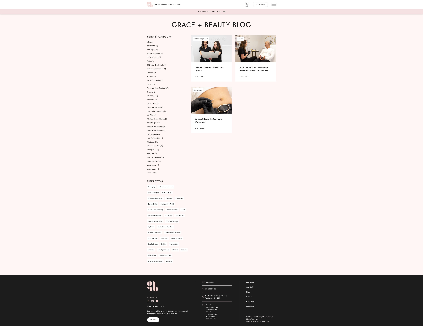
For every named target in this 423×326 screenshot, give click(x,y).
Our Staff (249, 287)
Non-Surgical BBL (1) (155, 138)
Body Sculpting (167, 192)
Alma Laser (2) (152, 46)
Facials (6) (151, 84)
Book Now (260, 4)
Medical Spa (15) (153, 123)
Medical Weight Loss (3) (156, 126)
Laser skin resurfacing (155, 221)
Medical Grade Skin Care (165, 227)
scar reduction (153, 244)
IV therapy (168, 215)
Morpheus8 (164, 238)
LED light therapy (172, 221)
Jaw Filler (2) (152, 99)
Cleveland (169, 198)
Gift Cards (250, 301)
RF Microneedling (176, 238)
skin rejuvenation (163, 250)
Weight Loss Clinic (165, 255)
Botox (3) (150, 61)
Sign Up (153, 320)
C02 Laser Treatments (155, 198)
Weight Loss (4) (153, 169)
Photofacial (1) (152, 142)
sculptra (163, 244)
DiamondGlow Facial (167, 204)
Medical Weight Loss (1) (156, 130)
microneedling (152, 238)
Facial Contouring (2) (155, 80)
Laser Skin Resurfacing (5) (156, 111)
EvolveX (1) (151, 76)
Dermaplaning (152, 204)
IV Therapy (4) (152, 96)
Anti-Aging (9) (152, 49)
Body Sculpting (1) (154, 57)
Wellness (169, 261)
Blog (248, 292)
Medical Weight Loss (154, 232)
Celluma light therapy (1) (156, 69)
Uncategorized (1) (154, 161)
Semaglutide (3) (153, 150)
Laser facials (179, 215)
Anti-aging (151, 187)
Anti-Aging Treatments (166, 187)
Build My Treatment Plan (209, 11)
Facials (183, 210)
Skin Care (151, 250)
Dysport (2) (151, 73)
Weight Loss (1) (153, 165)
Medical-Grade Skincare (172, 232)
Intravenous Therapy (154, 215)
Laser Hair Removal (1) (155, 107)
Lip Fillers (151, 227)
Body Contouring (153, 192)
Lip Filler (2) (151, 115)
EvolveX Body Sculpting (155, 210)
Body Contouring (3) (155, 53)
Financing (250, 306)
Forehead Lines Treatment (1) (158, 88)
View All (150, 42)
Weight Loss (152, 255)
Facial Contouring (171, 210)
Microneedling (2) (153, 134)
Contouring (179, 198)
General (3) (151, 92)
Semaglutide (174, 244)
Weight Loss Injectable (155, 261)
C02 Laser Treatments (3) (156, 65)
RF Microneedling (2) (155, 146)
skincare (175, 250)
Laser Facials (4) (153, 103)
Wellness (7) (151, 173)
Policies (249, 297)
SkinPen (183, 250)
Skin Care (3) (152, 153)
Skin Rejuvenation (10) (155, 157)
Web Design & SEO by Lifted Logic (257, 321)
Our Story (250, 282)
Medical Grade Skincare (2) (157, 119)
